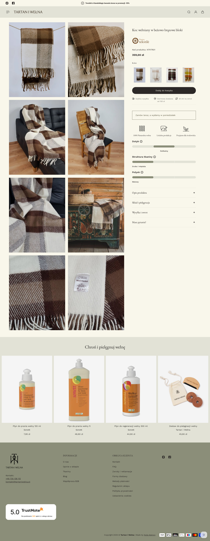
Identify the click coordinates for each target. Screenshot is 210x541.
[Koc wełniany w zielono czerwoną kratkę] (172, 75)
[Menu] (7, 12)
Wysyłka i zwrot (140, 212)
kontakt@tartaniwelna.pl (18, 482)
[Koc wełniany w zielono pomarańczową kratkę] (188, 75)
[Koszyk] (202, 12)
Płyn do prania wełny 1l (78, 426)
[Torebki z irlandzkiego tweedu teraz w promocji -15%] (105, 3)
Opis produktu (139, 192)
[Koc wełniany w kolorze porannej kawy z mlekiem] (156, 75)
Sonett (27, 430)
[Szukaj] (188, 12)
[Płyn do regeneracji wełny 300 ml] (131, 389)
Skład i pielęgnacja (141, 202)
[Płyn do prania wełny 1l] (79, 389)
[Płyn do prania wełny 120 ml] (27, 389)
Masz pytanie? (139, 222)
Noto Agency (149, 535)
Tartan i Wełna (183, 430)
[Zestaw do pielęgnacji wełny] (183, 389)
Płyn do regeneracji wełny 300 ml (131, 426)
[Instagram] (7, 3)
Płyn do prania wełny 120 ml (27, 426)
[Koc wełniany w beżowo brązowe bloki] (139, 75)
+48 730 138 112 (13, 478)
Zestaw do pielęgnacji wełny (183, 426)
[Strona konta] (195, 12)
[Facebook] (13, 3)
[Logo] (28, 12)
